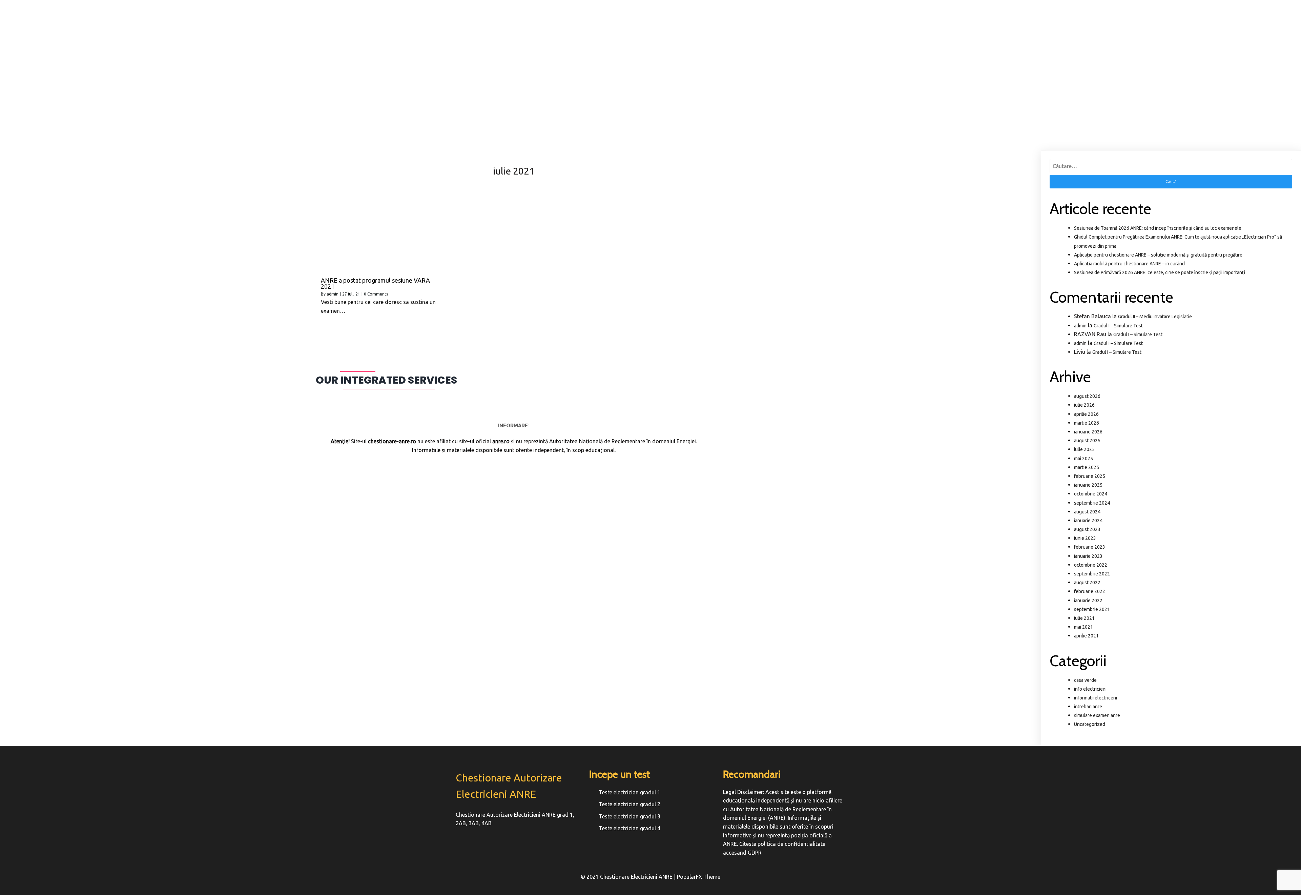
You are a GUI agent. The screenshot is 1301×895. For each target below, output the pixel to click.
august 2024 (1087, 511)
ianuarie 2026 (1088, 431)
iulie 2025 (1084, 449)
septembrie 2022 (1092, 573)
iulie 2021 (1084, 618)
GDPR (755, 853)
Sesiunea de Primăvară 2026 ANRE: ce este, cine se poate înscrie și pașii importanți (1159, 272)
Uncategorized (1089, 724)
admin (332, 294)
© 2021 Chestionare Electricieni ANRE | (629, 877)
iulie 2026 (1084, 405)
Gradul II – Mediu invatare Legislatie (1155, 316)
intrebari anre (1088, 706)
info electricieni (1090, 689)
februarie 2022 (1089, 591)
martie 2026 (1086, 423)
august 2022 (1087, 582)
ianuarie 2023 (1088, 556)
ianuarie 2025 (1088, 485)
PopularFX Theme (698, 877)
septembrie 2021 (1092, 609)
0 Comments (376, 294)
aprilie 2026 (1086, 414)
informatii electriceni (1095, 697)
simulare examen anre (1097, 715)
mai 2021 (1083, 627)
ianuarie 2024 (1088, 520)
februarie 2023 (1089, 547)
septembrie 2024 (1092, 503)
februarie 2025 (1089, 476)
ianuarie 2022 (1088, 600)
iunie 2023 (1085, 538)
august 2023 (1087, 529)
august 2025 (1087, 440)
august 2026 (1087, 396)
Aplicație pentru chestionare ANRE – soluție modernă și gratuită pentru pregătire (1158, 255)
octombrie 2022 (1090, 565)
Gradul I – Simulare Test (1118, 325)
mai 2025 (1083, 458)
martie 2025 (1086, 467)
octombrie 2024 (1090, 493)
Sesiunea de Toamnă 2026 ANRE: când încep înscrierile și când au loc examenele (1157, 228)
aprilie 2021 (1086, 635)
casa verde (1085, 680)
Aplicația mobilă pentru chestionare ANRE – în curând (1129, 263)
